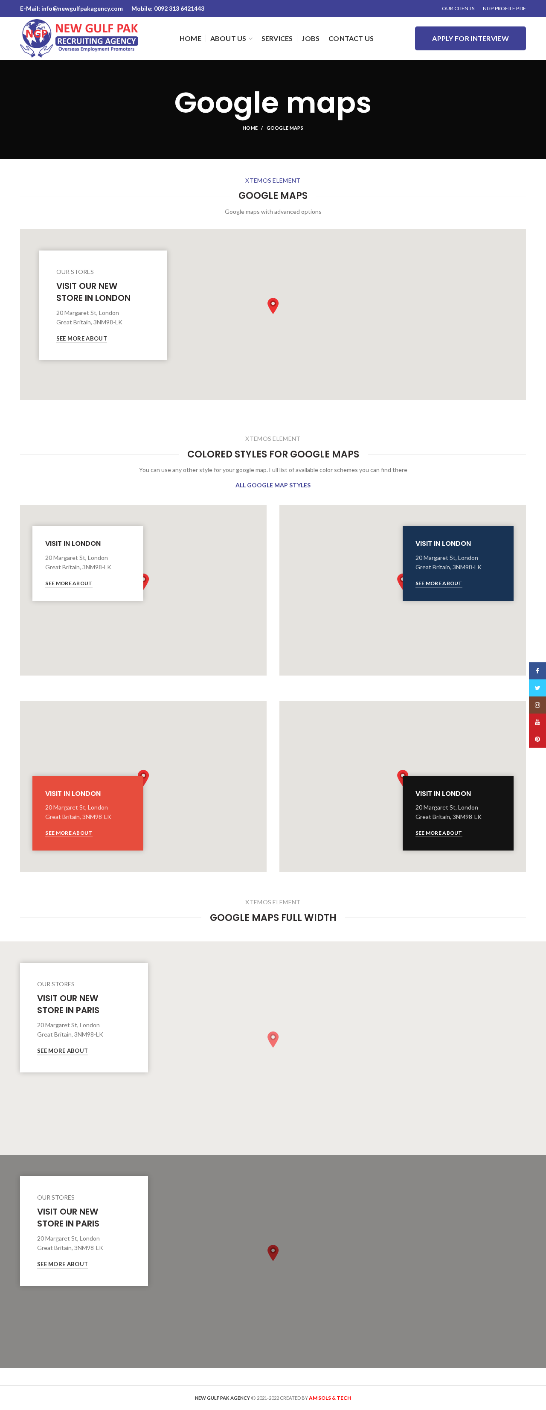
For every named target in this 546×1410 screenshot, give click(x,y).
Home (250, 128)
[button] (273, 306)
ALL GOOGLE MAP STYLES (273, 485)
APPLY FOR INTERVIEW (470, 38)
